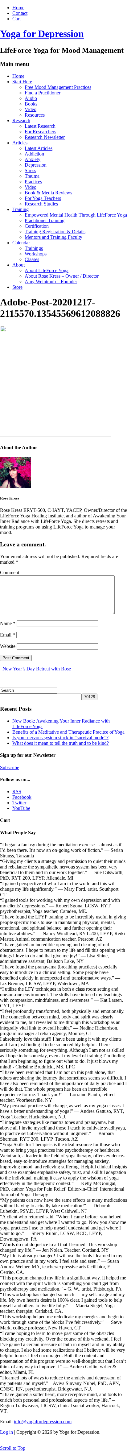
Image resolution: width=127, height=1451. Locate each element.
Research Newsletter (45, 137)
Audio (31, 98)
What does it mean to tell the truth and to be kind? (60, 743)
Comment (9, 572)
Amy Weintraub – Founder (51, 281)
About (18, 264)
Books (31, 103)
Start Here (22, 81)
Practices (33, 181)
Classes (32, 259)
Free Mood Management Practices (58, 87)
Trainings (34, 248)
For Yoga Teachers (43, 198)
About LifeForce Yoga (46, 270)
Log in (6, 1432)
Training (20, 209)
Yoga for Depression (42, 33)
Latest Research (40, 126)
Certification (37, 226)
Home (18, 7)
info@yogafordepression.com (43, 1421)
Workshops (36, 253)
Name (7, 623)
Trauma (32, 176)
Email (7, 634)
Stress (30, 170)
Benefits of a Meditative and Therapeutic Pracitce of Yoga (68, 732)
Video (30, 109)
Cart (16, 18)
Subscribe (9, 767)
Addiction (34, 153)
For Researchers (40, 131)
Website (7, 646)
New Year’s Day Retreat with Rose (36, 668)
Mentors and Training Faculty (53, 237)
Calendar (21, 242)
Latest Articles (38, 148)
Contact (19, 13)
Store (17, 287)
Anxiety (32, 159)
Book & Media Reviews (48, 192)
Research (21, 120)
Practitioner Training (44, 220)
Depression (36, 165)
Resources (35, 115)
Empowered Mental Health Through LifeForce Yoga (76, 215)
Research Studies (41, 203)
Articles (19, 142)
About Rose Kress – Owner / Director (62, 276)
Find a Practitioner (42, 92)
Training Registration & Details (55, 231)
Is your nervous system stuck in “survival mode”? (60, 737)
